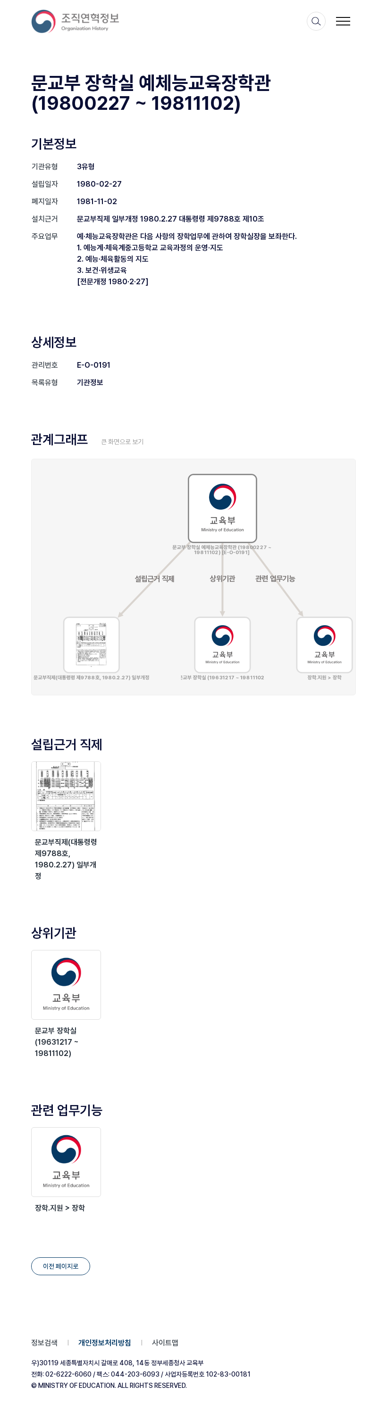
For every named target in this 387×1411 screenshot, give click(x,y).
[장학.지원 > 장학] (66, 1162)
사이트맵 (165, 1342)
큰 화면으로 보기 (122, 442)
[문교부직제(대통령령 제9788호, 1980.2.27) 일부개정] (66, 796)
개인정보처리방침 (104, 1342)
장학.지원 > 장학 (60, 1208)
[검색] (316, 21)
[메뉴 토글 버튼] (343, 21)
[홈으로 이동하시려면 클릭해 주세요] (75, 21)
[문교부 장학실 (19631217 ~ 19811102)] (66, 985)
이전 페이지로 (60, 1266)
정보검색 (44, 1342)
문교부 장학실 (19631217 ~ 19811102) (57, 1042)
